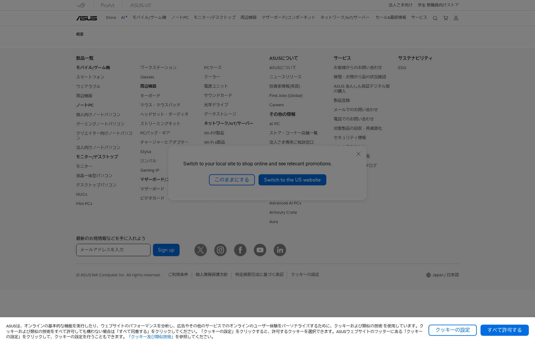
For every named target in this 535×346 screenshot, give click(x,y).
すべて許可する (504, 330)
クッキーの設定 (452, 330)
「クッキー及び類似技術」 (151, 337)
